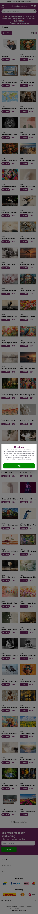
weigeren (28, 459)
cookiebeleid (17, 457)
